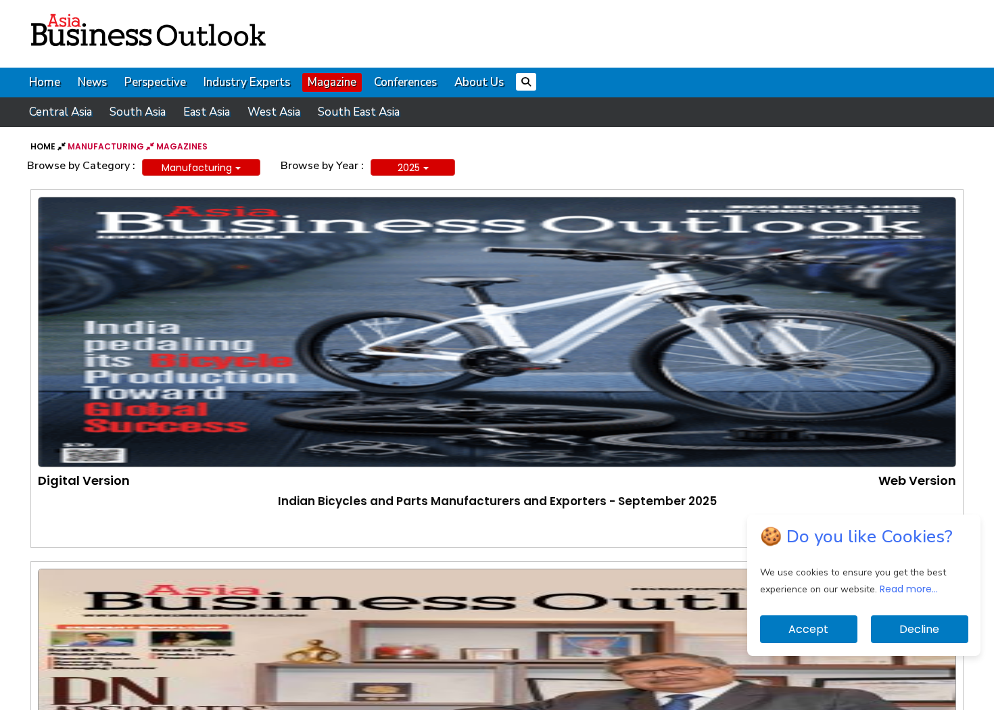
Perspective (155, 82)
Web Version (917, 480)
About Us (479, 82)
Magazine (332, 82)
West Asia (273, 112)
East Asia (206, 112)
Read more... (909, 589)
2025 (409, 167)
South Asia (138, 112)
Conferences (405, 82)
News (92, 82)
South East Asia (359, 112)
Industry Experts (247, 82)
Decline (919, 629)
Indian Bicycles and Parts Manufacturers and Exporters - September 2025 (497, 501)
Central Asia (60, 112)
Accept (808, 629)
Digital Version (84, 480)
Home (44, 82)
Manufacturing (197, 167)
